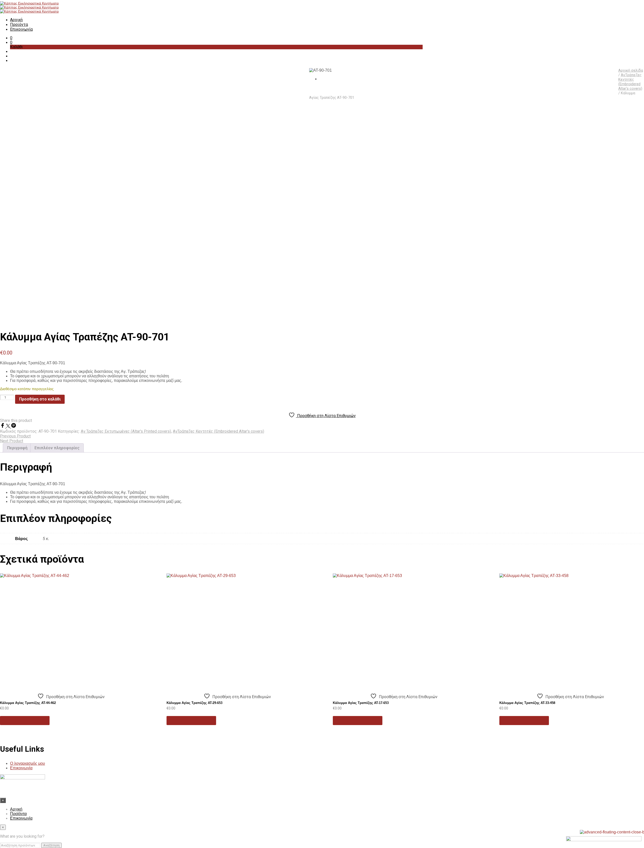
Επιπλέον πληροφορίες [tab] (56, 447)
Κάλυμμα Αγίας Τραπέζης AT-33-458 (527, 703)
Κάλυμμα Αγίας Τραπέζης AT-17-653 (361, 703)
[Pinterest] (13, 426)
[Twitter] (8, 426)
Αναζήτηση (51, 845)
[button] (11, 38)
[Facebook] (3, 426)
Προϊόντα (19, 24)
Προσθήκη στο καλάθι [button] (25, 720)
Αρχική (16, 19)
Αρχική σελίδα (630, 70)
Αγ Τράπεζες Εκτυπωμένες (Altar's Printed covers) (126, 431)
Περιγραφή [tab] (17, 447)
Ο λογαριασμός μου (27, 763)
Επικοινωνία (21, 29)
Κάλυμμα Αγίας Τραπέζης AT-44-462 (28, 703)
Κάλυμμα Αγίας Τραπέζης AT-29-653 (194, 703)
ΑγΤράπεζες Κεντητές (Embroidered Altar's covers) (630, 82)
